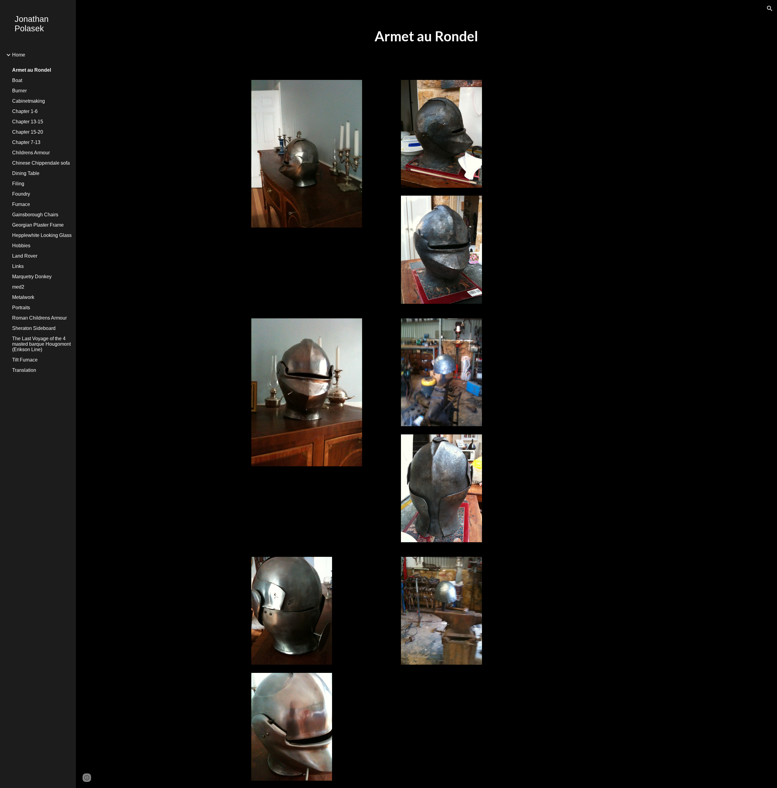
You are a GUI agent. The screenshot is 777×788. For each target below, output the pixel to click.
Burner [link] (19, 90)
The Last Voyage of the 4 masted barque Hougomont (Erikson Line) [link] (41, 344)
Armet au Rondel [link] (31, 70)
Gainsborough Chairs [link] (35, 214)
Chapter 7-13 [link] (26, 142)
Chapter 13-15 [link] (27, 121)
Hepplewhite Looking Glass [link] (42, 235)
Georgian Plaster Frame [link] (38, 225)
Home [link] (18, 54)
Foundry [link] (21, 194)
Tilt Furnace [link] (25, 359)
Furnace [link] (21, 204)
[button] (769, 8)
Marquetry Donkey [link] (32, 276)
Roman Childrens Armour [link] (39, 317)
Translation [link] (24, 370)
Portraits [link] (21, 307)
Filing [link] (18, 183)
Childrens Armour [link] (31, 152)
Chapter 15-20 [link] (27, 132)
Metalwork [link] (23, 297)
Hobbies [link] (21, 245)
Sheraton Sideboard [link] (34, 328)
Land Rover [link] (24, 256)
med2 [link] (18, 287)
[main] (426, 36)
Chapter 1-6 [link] (25, 111)
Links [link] (18, 266)
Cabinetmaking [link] (28, 101)
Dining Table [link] (25, 173)
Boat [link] (17, 80)
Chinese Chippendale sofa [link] (41, 163)
